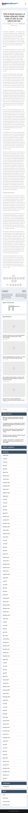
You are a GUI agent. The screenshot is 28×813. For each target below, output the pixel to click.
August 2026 (5, 455)
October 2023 (6, 571)
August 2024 (5, 536)
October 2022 (6, 611)
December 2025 (6, 482)
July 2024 (5, 540)
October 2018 (6, 775)
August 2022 (5, 618)
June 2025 (5, 502)
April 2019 (5, 754)
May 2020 (5, 710)
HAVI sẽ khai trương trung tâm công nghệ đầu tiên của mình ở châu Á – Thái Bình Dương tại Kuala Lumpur (13, 430)
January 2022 (6, 642)
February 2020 (6, 720)
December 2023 (6, 564)
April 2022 (5, 632)
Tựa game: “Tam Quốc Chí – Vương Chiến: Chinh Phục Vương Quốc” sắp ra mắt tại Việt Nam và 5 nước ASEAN (13, 441)
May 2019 (5, 751)
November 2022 (6, 608)
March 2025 (5, 513)
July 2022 (5, 622)
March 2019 (5, 758)
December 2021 (6, 645)
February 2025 (6, 516)
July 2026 (5, 458)
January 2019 (6, 764)
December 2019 (6, 727)
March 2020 (5, 717)
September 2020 (6, 696)
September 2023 (6, 574)
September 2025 (6, 492)
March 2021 (5, 676)
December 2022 (6, 605)
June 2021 (5, 666)
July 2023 (5, 581)
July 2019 (5, 744)
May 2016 (5, 778)
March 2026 (5, 472)
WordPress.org (6, 804)
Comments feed (6, 801)
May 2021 (5, 669)
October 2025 (6, 489)
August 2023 (5, 577)
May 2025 (5, 506)
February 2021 (6, 679)
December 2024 (6, 523)
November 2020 (6, 690)
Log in (4, 794)
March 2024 (5, 554)
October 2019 (6, 734)
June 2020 (5, 707)
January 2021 (6, 683)
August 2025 (5, 496)
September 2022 (6, 615)
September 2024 (6, 533)
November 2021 (6, 649)
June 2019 (5, 747)
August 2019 (5, 741)
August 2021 (5, 659)
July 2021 (5, 662)
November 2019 (6, 730)
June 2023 (5, 584)
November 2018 (6, 771)
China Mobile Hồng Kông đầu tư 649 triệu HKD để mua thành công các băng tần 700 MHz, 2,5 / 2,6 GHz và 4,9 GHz (14, 378)
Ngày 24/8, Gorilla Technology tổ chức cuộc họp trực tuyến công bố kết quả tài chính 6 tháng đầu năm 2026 (13, 418)
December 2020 (6, 686)
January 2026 (6, 479)
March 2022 (5, 635)
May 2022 (5, 628)
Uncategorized (22, 23)
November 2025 (6, 485)
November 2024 (6, 526)
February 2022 (6, 639)
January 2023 (6, 601)
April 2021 (5, 673)
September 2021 (6, 656)
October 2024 (6, 530)
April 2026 (5, 468)
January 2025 (6, 519)
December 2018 (6, 768)
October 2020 (6, 693)
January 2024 (6, 560)
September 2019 (6, 737)
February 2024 (6, 557)
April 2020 (5, 713)
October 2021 (6, 652)
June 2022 (5, 625)
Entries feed (5, 798)
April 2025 (5, 509)
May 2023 (5, 588)
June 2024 (5, 543)
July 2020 (5, 703)
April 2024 (5, 550)
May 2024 (5, 547)
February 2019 (6, 761)
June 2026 (5, 462)
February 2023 (6, 598)
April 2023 (5, 591)
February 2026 (6, 475)
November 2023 (6, 567)
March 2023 (5, 594)
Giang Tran (9, 23)
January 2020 (6, 724)
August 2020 (5, 700)
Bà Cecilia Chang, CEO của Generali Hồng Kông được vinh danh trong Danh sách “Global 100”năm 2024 (14, 336)
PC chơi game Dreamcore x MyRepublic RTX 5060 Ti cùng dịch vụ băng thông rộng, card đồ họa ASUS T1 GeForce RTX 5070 (14, 424)
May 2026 (5, 465)
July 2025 (5, 499)
